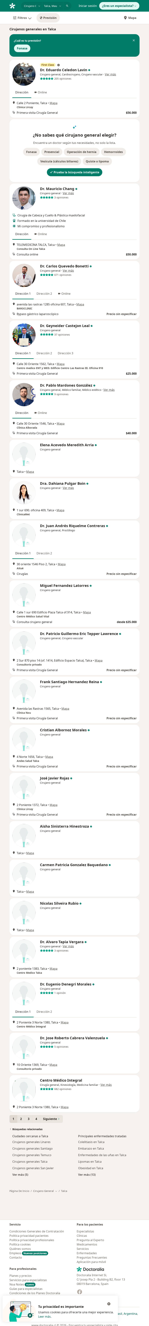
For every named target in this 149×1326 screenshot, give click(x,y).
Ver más (110, 74)
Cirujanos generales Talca (29, 1162)
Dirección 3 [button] (65, 353)
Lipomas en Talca (90, 1162)
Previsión (50, 18)
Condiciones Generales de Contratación (36, 1231)
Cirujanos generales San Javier (33, 1168)
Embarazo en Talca (91, 1148)
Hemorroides (113, 152)
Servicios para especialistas (28, 1280)
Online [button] (42, 92)
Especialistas (85, 1231)
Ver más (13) (87, 1174)
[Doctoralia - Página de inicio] (13, 5)
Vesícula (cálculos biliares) (59, 161)
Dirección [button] (21, 92)
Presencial (51, 152)
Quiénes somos (20, 1249)
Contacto (15, 1258)
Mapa (132, 18)
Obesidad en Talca (90, 1168)
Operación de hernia (81, 152)
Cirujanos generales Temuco (31, 1155)
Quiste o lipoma (97, 161)
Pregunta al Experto (90, 1240)
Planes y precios (20, 1276)
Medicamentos (87, 1244)
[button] (133, 41)
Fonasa (22, 48)
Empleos (28, 1253)
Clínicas (82, 1236)
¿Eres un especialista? (118, 6)
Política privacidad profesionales (31, 1240)
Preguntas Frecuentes (92, 1258)
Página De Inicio (19, 1191)
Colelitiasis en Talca (91, 1142)
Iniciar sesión (88, 6)
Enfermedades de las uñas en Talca (102, 1155)
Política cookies (20, 1244)
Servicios (83, 1249)
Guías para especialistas (26, 1289)
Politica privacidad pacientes (29, 1236)
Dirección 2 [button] (44, 294)
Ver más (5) (20, 1174)
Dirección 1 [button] (23, 294)
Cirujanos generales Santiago (32, 1148)
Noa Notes (21, 1284)
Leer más (44, 1317)
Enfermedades (87, 1253)
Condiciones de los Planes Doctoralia (34, 1293)
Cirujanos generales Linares (31, 1142)
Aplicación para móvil (91, 1262)
